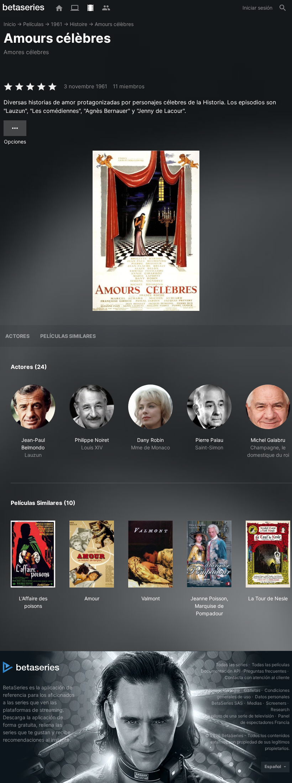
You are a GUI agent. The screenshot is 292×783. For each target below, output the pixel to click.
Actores (17, 336)
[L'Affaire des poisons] (33, 554)
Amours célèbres (114, 24)
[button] (33, 425)
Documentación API (220, 671)
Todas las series (231, 664)
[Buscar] (283, 8)
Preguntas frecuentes (265, 671)
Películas (33, 24)
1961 (56, 24)
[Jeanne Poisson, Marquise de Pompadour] (209, 554)
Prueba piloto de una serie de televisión (235, 716)
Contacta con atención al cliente (257, 677)
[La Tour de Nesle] (268, 554)
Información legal (222, 690)
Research (280, 709)
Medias (254, 703)
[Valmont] (150, 554)
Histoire (78, 24)
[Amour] (91, 554)
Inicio (10, 24)
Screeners (276, 703)
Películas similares (68, 336)
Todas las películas (271, 664)
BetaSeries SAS (227, 703)
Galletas (252, 690)
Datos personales (272, 696)
